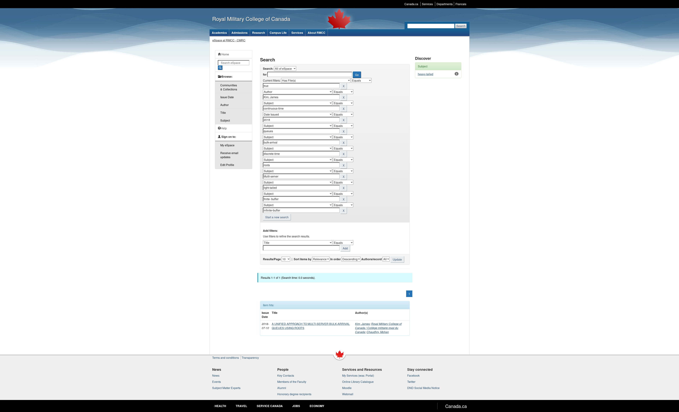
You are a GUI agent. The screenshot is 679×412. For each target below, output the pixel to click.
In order (335, 259)
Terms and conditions (225, 358)
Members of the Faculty (291, 382)
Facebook (413, 375)
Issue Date (227, 97)
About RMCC (316, 33)
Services (427, 4)
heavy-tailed (425, 74)
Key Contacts (285, 375)
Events (216, 382)
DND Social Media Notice (423, 388)
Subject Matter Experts (226, 388)
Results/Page (272, 259)
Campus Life (278, 33)
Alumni (281, 388)
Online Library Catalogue (358, 382)
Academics (219, 33)
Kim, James (362, 324)
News (215, 375)
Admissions (239, 33)
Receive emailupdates (229, 155)
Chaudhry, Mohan (378, 332)
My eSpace (227, 145)
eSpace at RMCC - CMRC (228, 40)
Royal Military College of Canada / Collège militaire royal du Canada (378, 328)
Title (223, 113)
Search (460, 26)
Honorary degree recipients (294, 394)
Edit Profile (227, 165)
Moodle (347, 388)
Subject (225, 120)
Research (258, 33)
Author (224, 105)
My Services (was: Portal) (358, 375)
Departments (445, 4)
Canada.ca (411, 4)
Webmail (347, 394)
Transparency (250, 358)
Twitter (411, 382)
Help (224, 128)
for (265, 74)
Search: (268, 69)
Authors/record (371, 259)
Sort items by (302, 259)
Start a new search (277, 217)
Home (225, 54)
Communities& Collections (228, 87)
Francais (460, 4)
